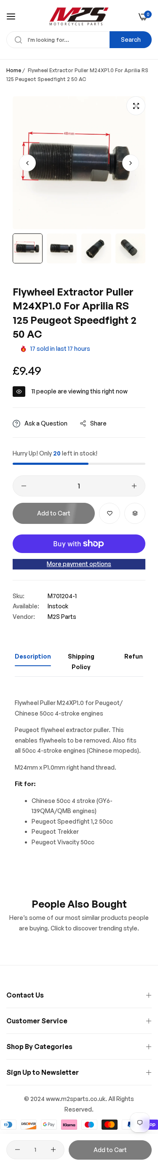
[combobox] (79, 39)
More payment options (79, 563)
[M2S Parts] (79, 16)
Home (13, 70)
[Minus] (23, 485)
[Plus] (134, 485)
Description (33, 656)
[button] (130, 163)
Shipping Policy (81, 661)
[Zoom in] (135, 105)
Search (131, 39)
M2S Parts (62, 616)
